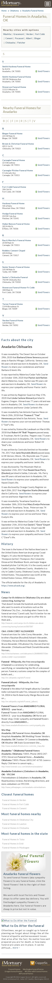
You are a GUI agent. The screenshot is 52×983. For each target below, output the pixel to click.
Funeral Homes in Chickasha (15, 828)
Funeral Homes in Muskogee (15, 847)
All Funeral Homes (26, 973)
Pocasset (19, 38)
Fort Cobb (40, 34)
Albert (29, 38)
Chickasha (10, 42)
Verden (29, 34)
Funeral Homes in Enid (12, 843)
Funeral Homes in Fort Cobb (15, 804)
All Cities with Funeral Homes (36, 971)
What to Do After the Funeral (22, 925)
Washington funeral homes (33, 969)
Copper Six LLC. (25, 977)
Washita (7, 34)
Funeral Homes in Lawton (14, 824)
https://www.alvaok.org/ (13, 585)
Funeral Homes (14, 969)
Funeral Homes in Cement (14, 808)
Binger (37, 38)
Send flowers (37, 384)
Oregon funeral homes (13, 971)
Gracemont (18, 34)
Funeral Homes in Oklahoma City (17, 819)
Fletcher (21, 42)
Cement (9, 38)
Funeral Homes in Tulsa (13, 839)
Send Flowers (44, 71)
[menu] (48, 3)
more (16, 947)
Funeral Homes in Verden (14, 800)
